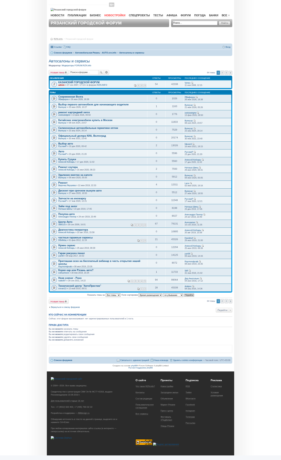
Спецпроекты (139, 15)
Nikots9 (188, 144)
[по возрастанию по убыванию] (173, 295)
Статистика (216, 386)
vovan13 (62, 288)
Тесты (158, 15)
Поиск (101, 72)
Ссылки (58, 47)
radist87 (62, 280)
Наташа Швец (191, 167)
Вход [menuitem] (228, 47)
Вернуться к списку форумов (65, 307)
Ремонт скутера (68, 167)
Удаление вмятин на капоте (75, 175)
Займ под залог (67, 206)
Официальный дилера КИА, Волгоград (82, 135)
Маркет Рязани (168, 405)
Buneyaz (62, 107)
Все (224, 15)
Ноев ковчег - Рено (70, 278)
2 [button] (222, 73)
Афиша (171, 15)
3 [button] (226, 73)
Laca (187, 183)
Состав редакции (144, 398)
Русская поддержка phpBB (140, 368)
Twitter (189, 392)
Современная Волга (70, 96)
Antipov (188, 286)
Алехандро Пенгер (67, 216)
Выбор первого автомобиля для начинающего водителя (93, 104)
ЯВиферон (63, 99)
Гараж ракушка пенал (71, 253)
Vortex (188, 83)
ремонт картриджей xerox (74, 112)
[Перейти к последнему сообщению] (192, 83)
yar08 (61, 256)
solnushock (63, 273)
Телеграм (190, 417)
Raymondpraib (65, 266)
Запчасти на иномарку (72, 198)
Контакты (140, 392)
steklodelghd (64, 115)
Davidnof (189, 238)
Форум (186, 15)
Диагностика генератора (73, 229)
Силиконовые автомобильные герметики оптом (88, 128)
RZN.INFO (102, 85)
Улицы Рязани (167, 426)
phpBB (134, 366)
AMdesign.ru (83, 413)
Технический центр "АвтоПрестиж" (79, 285)
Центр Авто (65, 221)
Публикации (77, 15)
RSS (188, 386)
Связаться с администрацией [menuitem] (134, 360)
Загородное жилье (169, 392)
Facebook (190, 405)
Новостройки (114, 15)
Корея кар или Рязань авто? (75, 270)
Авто (61, 151)
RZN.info (58, 39)
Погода (200, 15)
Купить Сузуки (67, 159)
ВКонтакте (191, 398)
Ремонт (62, 182)
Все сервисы (142, 414)
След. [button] (230, 73)
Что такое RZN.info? (145, 386)
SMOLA (62, 224)
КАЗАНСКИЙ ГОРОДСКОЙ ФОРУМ (79, 82)
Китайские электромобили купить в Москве (85, 120)
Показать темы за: (96, 295)
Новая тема (57, 72)
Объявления (167, 398)
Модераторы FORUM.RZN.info (76, 65)
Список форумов (63, 360)
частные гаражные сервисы (75, 237)
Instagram (190, 411)
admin (61, 85)
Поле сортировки (130, 295)
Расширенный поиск (106, 72)
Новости (57, 15)
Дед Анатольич (192, 278)
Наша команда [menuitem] (161, 360)
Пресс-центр (167, 411)
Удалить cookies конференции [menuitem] (187, 360)
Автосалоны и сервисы (69, 61)
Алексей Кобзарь (66, 162)
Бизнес (95, 15)
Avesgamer (190, 222)
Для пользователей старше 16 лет (67, 401)
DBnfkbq (62, 240)
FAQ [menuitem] (68, 47)
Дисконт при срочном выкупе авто (80, 190)
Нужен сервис (66, 245)
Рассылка (190, 423)
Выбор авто (65, 143)
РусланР (62, 146)
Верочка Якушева (67, 185)
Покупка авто (66, 214)
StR (186, 271)
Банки (213, 15)
